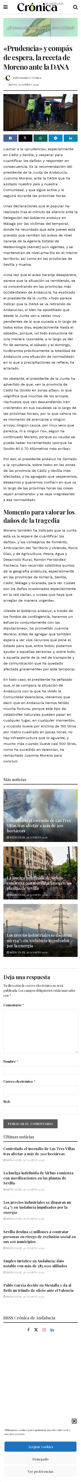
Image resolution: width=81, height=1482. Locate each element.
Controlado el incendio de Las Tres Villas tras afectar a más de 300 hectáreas (39, 826)
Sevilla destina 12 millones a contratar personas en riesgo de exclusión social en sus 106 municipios (39, 1236)
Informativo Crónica (27, 78)
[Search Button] (75, 6)
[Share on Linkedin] (71, 138)
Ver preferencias (40, 1471)
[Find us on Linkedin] (52, 1330)
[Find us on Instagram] (44, 1330)
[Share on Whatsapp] (40, 138)
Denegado (40, 1459)
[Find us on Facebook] (28, 1330)
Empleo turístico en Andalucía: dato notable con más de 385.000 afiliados (35, 1263)
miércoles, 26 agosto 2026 (28, 837)
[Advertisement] (40, 1383)
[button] (74, 1421)
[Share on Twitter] (25, 138)
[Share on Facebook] (10, 138)
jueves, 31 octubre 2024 (24, 84)
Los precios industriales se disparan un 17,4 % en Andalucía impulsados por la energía (39, 940)
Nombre (11, 1061)
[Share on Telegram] (56, 138)
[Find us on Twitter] (36, 1330)
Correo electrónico (19, 1081)
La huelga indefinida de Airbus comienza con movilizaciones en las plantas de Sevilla (39, 883)
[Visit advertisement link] (40, 30)
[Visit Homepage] (40, 6)
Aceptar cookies (40, 1446)
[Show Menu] (5, 6)
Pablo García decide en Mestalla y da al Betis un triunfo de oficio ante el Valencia (38, 1287)
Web (6, 1102)
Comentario (13, 1005)
